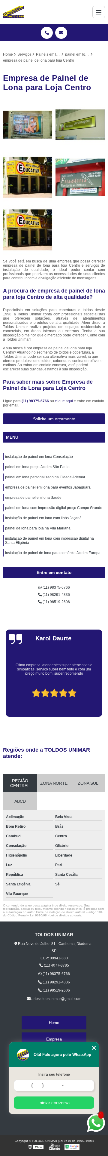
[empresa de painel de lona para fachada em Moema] (27, 230)
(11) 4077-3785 (56, 965)
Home (54, 1022)
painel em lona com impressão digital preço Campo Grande (53, 508)
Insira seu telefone (54, 1074)
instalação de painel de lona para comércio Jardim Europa (52, 553)
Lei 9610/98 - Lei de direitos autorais (55, 915)
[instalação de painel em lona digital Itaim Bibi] (27, 177)
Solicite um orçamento (54, 418)
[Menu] (98, 12)
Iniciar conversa (54, 1102)
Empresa (54, 1039)
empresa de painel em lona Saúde (33, 497)
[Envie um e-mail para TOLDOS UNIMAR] (61, 33)
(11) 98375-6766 (36, 401)
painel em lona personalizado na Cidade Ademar (45, 477)
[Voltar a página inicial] (13, 12)
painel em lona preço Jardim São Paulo (37, 467)
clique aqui (64, 401)
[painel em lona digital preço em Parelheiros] (80, 124)
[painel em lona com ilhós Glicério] (27, 124)
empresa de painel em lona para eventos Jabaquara (48, 487)
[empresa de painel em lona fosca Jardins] (80, 177)
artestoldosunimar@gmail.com (56, 999)
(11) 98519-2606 (56, 602)
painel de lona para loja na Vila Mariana (37, 528)
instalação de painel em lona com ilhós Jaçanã (43, 518)
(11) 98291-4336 (56, 595)
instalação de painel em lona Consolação (39, 457)
